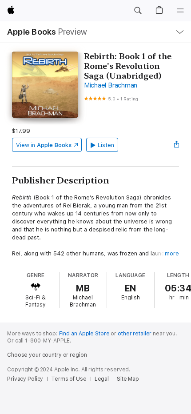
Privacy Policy (25, 379)
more (172, 253)
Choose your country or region (47, 355)
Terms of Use (69, 379)
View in (44, 145)
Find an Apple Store (84, 333)
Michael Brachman (110, 85)
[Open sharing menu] (176, 145)
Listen (106, 145)
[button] (137, 10)
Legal (102, 379)
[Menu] (180, 10)
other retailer (134, 333)
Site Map (128, 379)
